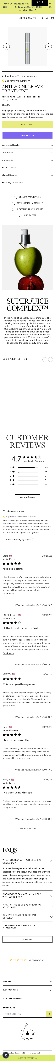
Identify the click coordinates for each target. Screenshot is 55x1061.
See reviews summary (17, 80)
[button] (27, 526)
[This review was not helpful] (49, 605)
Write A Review (27, 497)
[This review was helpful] (44, 605)
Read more (8, 593)
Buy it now (27, 135)
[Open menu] (4, 18)
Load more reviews (27, 828)
